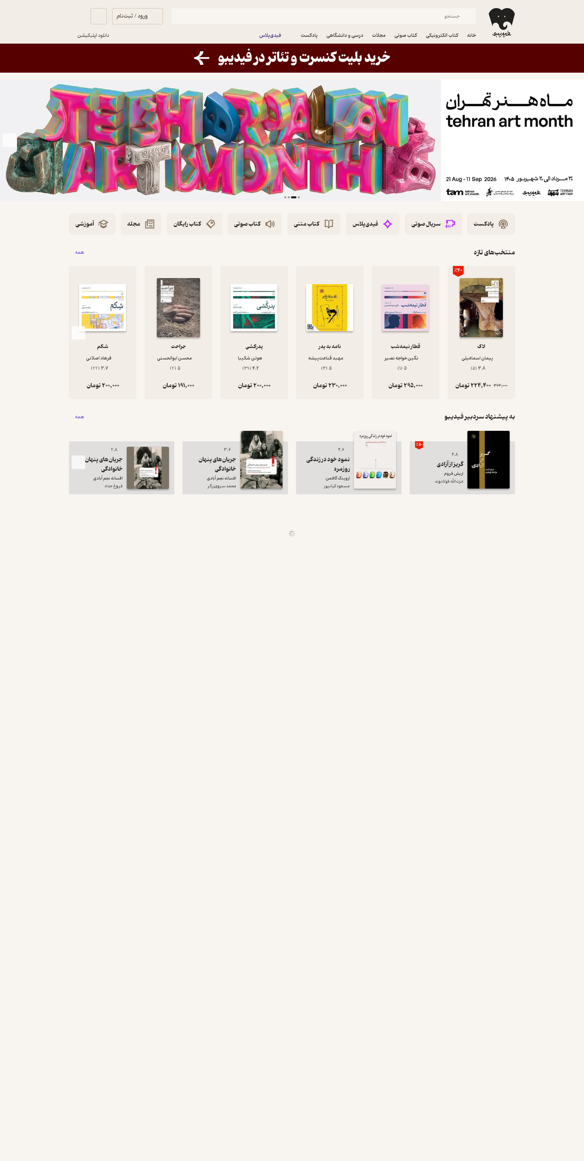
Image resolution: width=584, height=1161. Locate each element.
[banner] (292, 58)
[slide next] (9, 140)
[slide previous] (574, 140)
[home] (501, 22)
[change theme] (77, 16)
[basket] (99, 16)
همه (79, 252)
